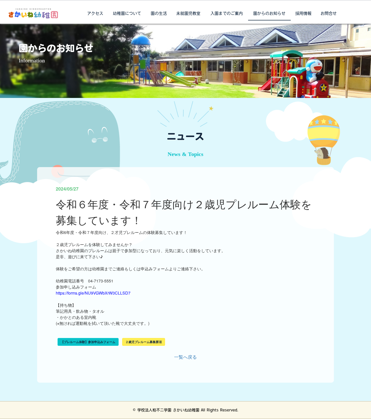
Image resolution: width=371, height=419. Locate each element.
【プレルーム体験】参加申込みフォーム (88, 341)
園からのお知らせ (269, 14)
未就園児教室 (188, 14)
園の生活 (159, 14)
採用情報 (303, 14)
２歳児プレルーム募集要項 (143, 341)
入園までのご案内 (226, 14)
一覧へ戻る (185, 356)
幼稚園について (127, 14)
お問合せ (329, 14)
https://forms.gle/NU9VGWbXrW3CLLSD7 (93, 293)
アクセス (95, 14)
